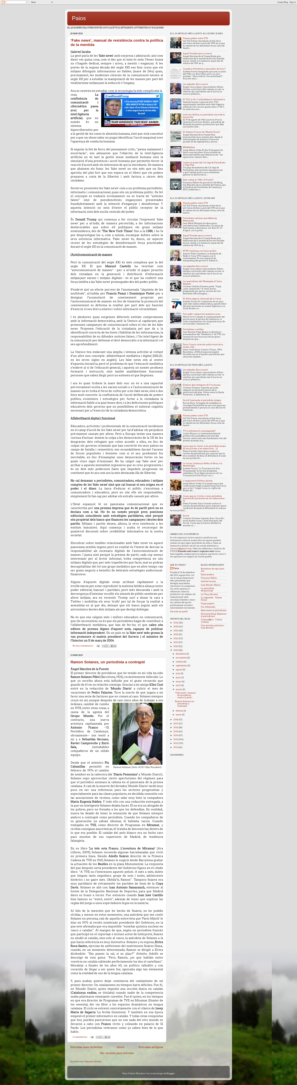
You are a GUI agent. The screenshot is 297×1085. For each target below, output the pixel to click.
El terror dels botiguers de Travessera (202, 385)
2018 (176, 719)
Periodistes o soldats (193, 329)
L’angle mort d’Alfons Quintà (198, 481)
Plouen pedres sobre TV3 (195, 38)
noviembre (181, 658)
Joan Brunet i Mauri (211, 585)
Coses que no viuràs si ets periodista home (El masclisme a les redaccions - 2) (204, 447)
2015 (176, 731)
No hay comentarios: (83, 646)
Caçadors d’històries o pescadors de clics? (204, 69)
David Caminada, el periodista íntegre (202, 400)
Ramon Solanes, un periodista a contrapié (108, 662)
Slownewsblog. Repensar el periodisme (213, 615)
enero (179, 714)
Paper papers (207, 603)
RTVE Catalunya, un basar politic (199, 251)
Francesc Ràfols (209, 578)
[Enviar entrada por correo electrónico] (98, 646)
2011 (175, 747)
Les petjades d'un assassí (195, 84)
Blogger (170, 1073)
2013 (176, 739)
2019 (176, 650)
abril (178, 685)
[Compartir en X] (109, 646)
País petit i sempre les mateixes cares (201, 314)
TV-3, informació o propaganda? (199, 431)
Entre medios (207, 574)
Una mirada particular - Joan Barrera (213, 626)
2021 (176, 642)
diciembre (181, 654)
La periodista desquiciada (207, 589)
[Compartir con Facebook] (112, 646)
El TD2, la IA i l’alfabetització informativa (204, 99)
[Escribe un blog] (106, 646)
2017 (176, 723)
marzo (179, 689)
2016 (176, 727)
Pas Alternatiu (208, 607)
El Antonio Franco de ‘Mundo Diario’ (201, 132)
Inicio (121, 1047)
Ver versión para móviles (117, 1053)
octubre (180, 662)
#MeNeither (189, 147)
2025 (176, 626)
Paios (79, 18)
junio (178, 677)
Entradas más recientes (86, 1047)
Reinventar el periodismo (213, 610)
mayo (179, 681)
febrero (180, 711)
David (186, 516)
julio (178, 673)
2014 (176, 735)
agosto (179, 669)
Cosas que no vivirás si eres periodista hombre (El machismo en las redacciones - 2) (204, 498)
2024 (176, 630)
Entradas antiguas (151, 1047)
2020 (176, 646)
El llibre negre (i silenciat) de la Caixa (202, 299)
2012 (176, 743)
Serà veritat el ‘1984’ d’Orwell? (198, 180)
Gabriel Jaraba (208, 581)
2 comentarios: (80, 1037)
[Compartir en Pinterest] (115, 646)
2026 (176, 623)
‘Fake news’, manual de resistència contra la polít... (185, 695)
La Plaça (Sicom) (209, 594)
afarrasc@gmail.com (181, 548)
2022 (176, 638)
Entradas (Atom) (93, 1061)
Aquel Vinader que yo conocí (197, 53)
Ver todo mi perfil (179, 611)
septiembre (182, 665)
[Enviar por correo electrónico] (103, 646)
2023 (176, 634)
